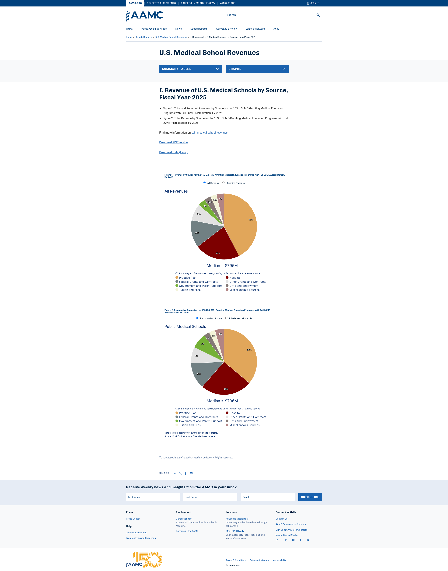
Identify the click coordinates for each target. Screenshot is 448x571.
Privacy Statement (260, 560)
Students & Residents (161, 3)
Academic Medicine (236, 519)
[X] (181, 473)
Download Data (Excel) (173, 152)
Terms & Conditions (236, 560)
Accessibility (279, 560)
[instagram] (293, 540)
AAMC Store (227, 3)
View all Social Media (287, 535)
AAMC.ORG (135, 3)
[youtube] (307, 540)
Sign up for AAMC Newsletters (291, 530)
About (277, 29)
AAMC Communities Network (291, 524)
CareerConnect (184, 519)
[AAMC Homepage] (144, 559)
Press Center (133, 519)
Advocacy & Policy (226, 29)
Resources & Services (154, 29)
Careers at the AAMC (187, 531)
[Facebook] (187, 473)
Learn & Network (255, 29)
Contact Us (282, 519)
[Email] (192, 473)
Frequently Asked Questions (141, 538)
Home (129, 29)
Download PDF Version (173, 142)
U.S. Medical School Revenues (171, 37)
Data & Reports (198, 29)
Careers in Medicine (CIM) (198, 3)
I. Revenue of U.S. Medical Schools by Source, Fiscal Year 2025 (223, 37)
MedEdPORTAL (234, 531)
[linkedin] (277, 540)
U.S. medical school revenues (209, 132)
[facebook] (300, 540)
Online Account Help (136, 533)
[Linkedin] (176, 473)
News (178, 29)
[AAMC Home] (144, 16)
